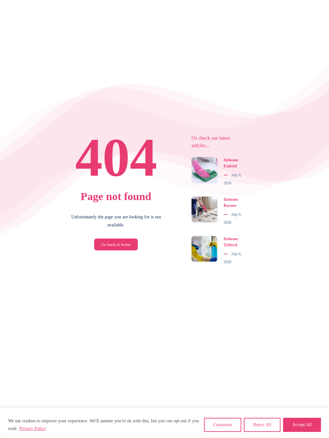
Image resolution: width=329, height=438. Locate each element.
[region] (164, 423)
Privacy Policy (32, 428)
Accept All (302, 424)
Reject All (262, 424)
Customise (222, 424)
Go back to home (116, 244)
